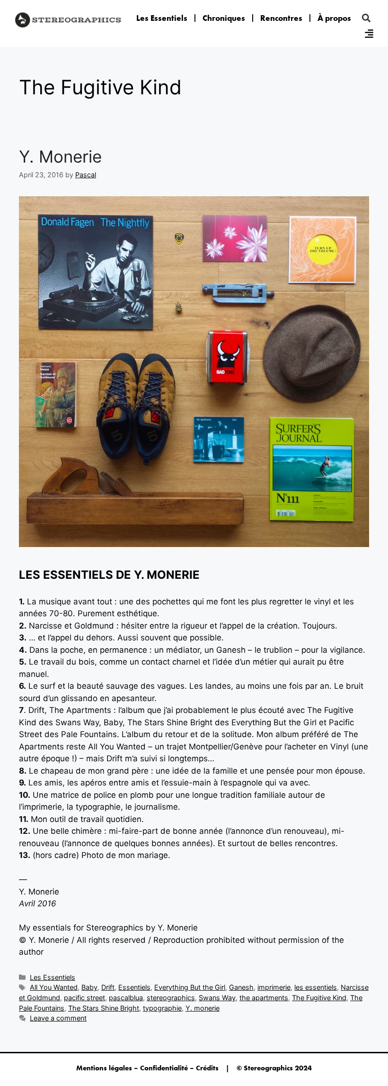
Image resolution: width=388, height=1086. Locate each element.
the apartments (263, 998)
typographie (162, 1008)
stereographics (171, 998)
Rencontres (281, 18)
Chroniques (224, 18)
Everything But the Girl (189, 987)
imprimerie (274, 987)
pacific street (84, 998)
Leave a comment (58, 1018)
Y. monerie (202, 1008)
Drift (108, 987)
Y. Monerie (60, 156)
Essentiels (134, 987)
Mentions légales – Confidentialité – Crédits (147, 1068)
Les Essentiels (161, 18)
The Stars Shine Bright (103, 1008)
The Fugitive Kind (319, 998)
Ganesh (241, 987)
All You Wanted (54, 987)
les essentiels (315, 987)
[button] (366, 18)
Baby (89, 987)
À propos (334, 18)
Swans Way (217, 998)
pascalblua (126, 998)
